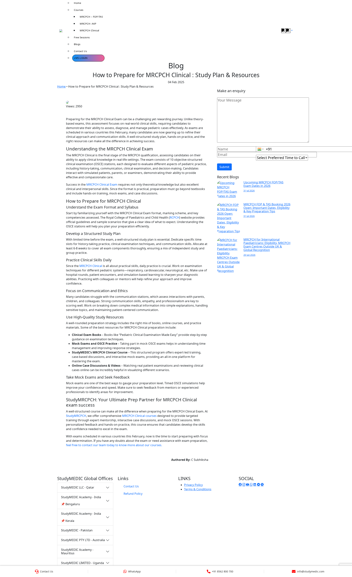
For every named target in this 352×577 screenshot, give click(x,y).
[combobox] (260, 149)
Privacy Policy (193, 485)
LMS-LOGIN (81, 58)
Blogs (77, 44)
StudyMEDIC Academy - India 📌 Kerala (81, 517)
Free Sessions (82, 37)
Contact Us (80, 51)
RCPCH (174, 217)
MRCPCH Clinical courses (139, 416)
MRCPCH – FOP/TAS (91, 16)
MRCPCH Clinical (89, 30)
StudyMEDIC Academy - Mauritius (77, 551)
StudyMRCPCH (76, 416)
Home (61, 86)
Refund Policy (133, 494)
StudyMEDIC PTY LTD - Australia (83, 540)
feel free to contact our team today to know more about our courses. (114, 445)
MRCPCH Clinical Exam (101, 184)
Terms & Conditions (197, 489)
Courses (78, 10)
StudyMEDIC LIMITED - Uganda (82, 563)
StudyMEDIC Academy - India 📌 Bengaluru (81, 500)
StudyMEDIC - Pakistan (77, 530)
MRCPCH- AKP (88, 23)
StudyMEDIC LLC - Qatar (77, 487)
